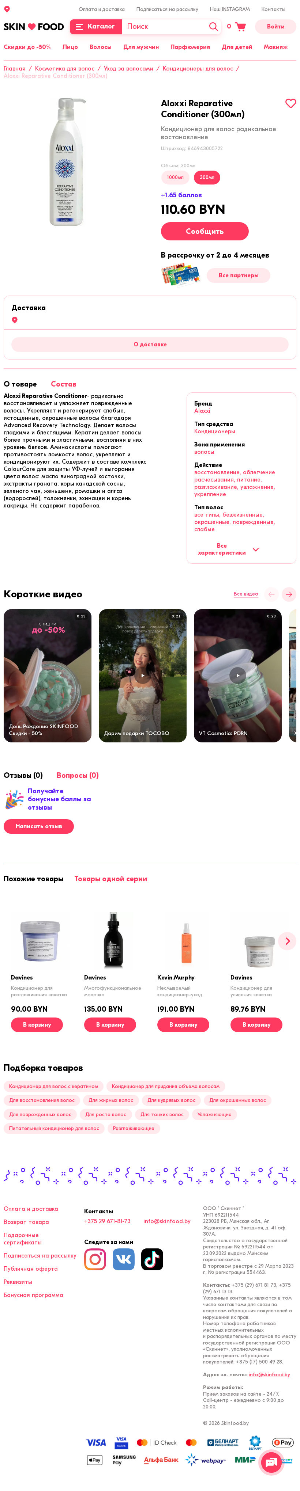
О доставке (150, 344)
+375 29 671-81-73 (107, 1221)
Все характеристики (222, 549)
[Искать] (213, 26)
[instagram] (95, 1259)
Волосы (101, 47)
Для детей (237, 47)
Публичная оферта (31, 1269)
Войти (276, 26)
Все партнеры (239, 275)
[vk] (124, 1259)
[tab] (20, 384)
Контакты (273, 9)
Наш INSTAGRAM (230, 9)
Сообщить (205, 231)
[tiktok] (152, 1259)
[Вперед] (287, 941)
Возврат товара (26, 1222)
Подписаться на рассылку (167, 9)
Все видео (246, 594)
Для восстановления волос (42, 1100)
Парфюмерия (190, 47)
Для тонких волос (162, 1114)
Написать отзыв (39, 826)
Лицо (70, 47)
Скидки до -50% (27, 47)
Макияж (276, 47)
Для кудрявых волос (171, 1100)
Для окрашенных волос (237, 1100)
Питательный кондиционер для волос (54, 1128)
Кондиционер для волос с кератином (53, 1086)
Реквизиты (18, 1282)
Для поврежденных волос (40, 1114)
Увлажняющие (215, 1114)
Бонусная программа (33, 1295)
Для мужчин (141, 47)
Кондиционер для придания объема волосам (166, 1086)
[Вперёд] (289, 594)
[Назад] (271, 594)
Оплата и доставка (102, 9)
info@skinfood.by (167, 1221)
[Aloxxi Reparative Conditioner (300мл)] (68, 162)
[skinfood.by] (34, 26)
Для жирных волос (111, 1100)
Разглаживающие (133, 1128)
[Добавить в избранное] (290, 103)
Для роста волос (105, 1114)
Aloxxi (202, 411)
